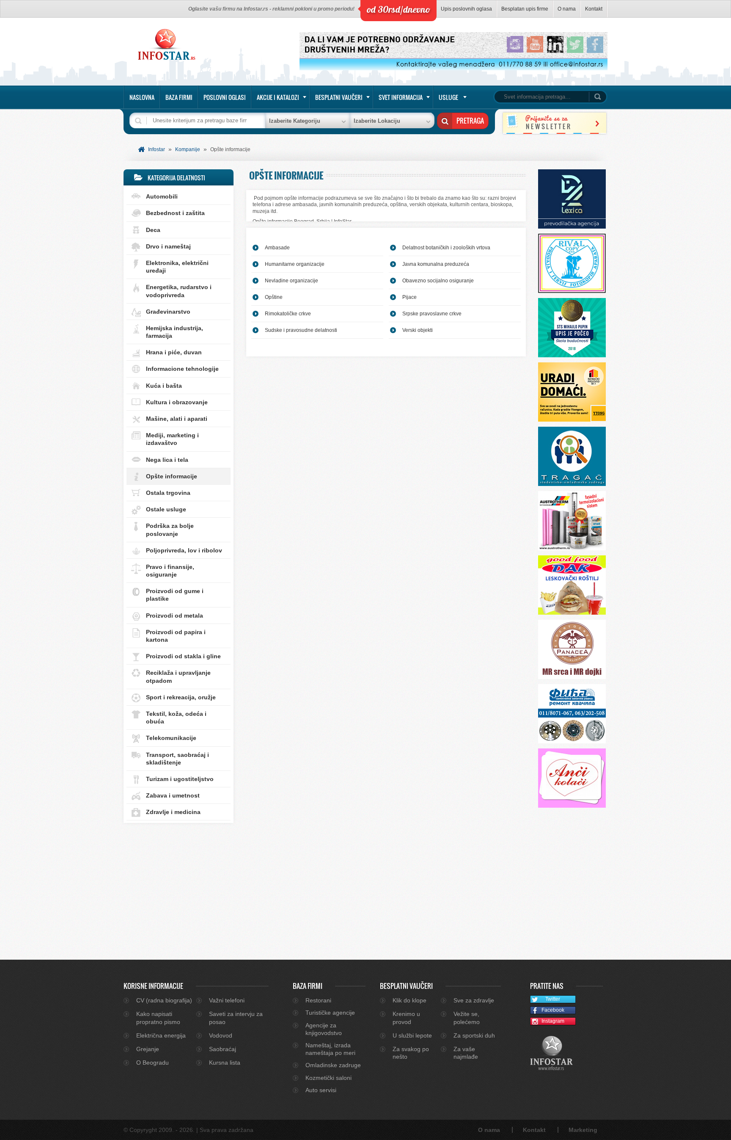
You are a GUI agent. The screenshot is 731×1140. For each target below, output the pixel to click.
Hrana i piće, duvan (174, 352)
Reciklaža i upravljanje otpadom (178, 676)
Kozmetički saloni (328, 1077)
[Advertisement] (178, 885)
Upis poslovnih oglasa (466, 9)
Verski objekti (417, 330)
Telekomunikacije (171, 737)
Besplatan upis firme (524, 9)
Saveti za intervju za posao (236, 1017)
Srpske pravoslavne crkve (432, 314)
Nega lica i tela (167, 459)
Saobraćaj (222, 1049)
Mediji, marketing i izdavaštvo (172, 439)
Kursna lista (224, 1062)
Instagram (552, 1021)
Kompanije (187, 149)
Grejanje (147, 1049)
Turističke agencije (330, 1012)
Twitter (552, 999)
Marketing (583, 1130)
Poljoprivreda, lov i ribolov (184, 550)
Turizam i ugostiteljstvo (180, 779)
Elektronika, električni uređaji (177, 266)
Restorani (318, 1000)
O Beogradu (152, 1062)
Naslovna (141, 97)
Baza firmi (178, 97)
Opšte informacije (171, 476)
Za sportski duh (474, 1035)
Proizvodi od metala (174, 615)
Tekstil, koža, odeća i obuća (176, 717)
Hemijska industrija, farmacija (174, 332)
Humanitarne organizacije (294, 264)
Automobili (162, 196)
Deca (153, 229)
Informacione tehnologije (182, 368)
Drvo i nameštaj (168, 246)
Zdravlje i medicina (173, 812)
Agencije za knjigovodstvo (323, 1029)
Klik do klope (409, 1000)
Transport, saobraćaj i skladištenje (177, 758)
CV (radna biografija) (164, 1000)
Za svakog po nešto (411, 1053)
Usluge (448, 97)
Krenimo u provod (406, 1017)
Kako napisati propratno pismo (158, 1017)
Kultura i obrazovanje (177, 402)
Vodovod (220, 1035)
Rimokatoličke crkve (288, 314)
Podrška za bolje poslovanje (170, 529)
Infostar (156, 149)
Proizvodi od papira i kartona (176, 636)
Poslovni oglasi (224, 97)
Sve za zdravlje (473, 1000)
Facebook (552, 1010)
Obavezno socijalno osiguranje (438, 281)
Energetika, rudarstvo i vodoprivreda (179, 291)
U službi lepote (412, 1035)
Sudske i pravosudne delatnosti (301, 330)
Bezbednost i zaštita (175, 213)
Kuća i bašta (164, 385)
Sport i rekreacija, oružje (181, 697)
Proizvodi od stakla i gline (183, 656)
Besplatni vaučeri (339, 97)
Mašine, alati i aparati (176, 418)
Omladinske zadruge (333, 1065)
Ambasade (277, 248)
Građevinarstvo (168, 311)
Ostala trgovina (168, 492)
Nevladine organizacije (291, 281)
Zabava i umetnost (173, 795)
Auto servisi (320, 1090)
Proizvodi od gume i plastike (174, 595)
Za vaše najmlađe (465, 1053)
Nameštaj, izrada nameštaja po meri (330, 1049)
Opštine (274, 297)
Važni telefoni (227, 1000)
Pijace (409, 297)
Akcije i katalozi (278, 97)
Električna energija (161, 1035)
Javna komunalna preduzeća (435, 264)
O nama (567, 9)
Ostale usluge (166, 509)
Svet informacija (401, 97)
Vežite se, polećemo (466, 1017)
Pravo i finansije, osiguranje (170, 570)
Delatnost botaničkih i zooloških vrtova (446, 248)
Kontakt (593, 9)
